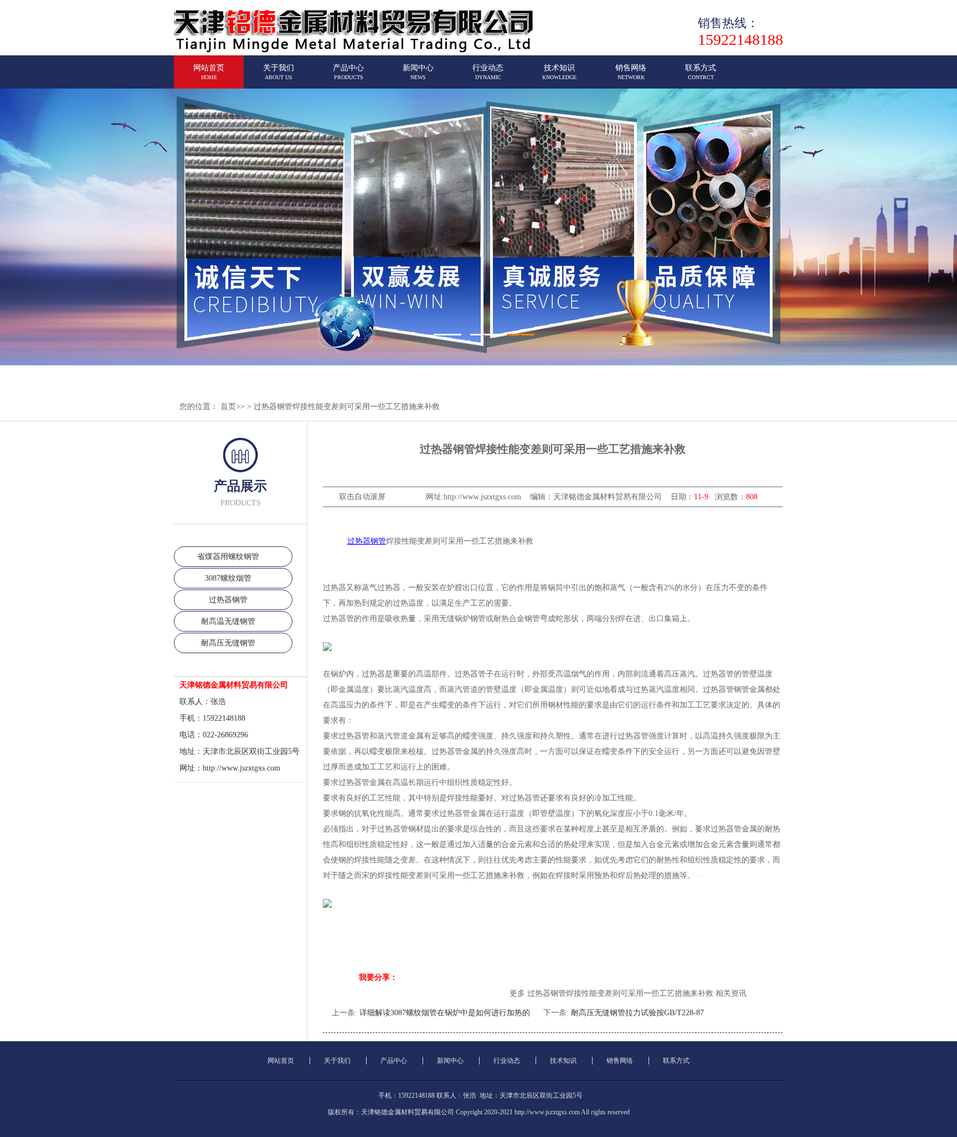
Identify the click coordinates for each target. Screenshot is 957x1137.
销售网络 (630, 72)
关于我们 (278, 72)
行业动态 (487, 72)
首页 (228, 406)
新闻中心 (418, 72)
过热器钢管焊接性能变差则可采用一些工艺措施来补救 (347, 406)
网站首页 (208, 72)
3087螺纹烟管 (228, 578)
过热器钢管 (228, 600)
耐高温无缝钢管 (228, 621)
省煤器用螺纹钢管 (228, 556)
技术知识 (559, 72)
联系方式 (700, 72)
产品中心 (348, 72)
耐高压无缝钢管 (228, 643)
